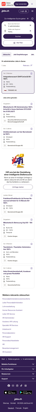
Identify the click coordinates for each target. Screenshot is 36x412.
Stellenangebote (14, 359)
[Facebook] (9, 385)
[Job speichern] (31, 73)
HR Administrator (8, 318)
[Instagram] (17, 385)
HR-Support (6, 337)
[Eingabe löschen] (30, 25)
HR (3, 344)
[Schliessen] (32, 4)
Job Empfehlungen (20, 54)
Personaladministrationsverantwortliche (16, 299)
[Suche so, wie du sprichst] (32, 19)
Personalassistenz (8, 333)
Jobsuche (6, 54)
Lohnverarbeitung (8, 306)
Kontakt (13, 403)
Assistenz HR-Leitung (10, 321)
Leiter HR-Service (8, 314)
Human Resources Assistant (12, 310)
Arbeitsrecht (6, 329)
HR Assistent (7, 352)
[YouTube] (13, 385)
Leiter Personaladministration (12, 302)
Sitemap (6, 403)
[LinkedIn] (25, 385)
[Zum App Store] (10, 392)
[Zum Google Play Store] (25, 392)
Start (3, 359)
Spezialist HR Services (10, 325)
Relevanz (26, 65)
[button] (16, 19)
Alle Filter (19, 43)
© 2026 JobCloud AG (25, 403)
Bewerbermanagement (10, 348)
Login (22, 11)
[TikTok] (21, 385)
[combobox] (18, 25)
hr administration (28, 359)
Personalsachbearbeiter (10, 340)
